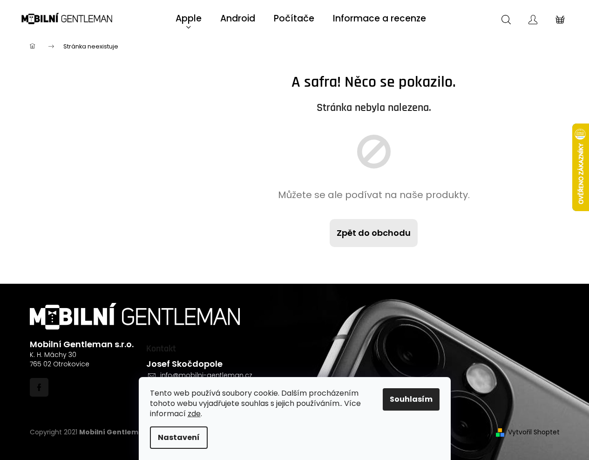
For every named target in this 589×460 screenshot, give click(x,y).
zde (194, 413)
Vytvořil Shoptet (534, 432)
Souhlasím (411, 399)
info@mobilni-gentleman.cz (206, 375)
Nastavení (179, 437)
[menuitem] (188, 19)
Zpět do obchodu (374, 233)
